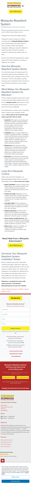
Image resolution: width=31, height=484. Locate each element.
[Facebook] (3, 461)
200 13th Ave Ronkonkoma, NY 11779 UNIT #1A (6, 407)
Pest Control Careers (5, 446)
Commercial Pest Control (16, 351)
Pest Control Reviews (23, 377)
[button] (23, 6)
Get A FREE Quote (15, 245)
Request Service (15, 328)
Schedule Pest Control (9, 377)
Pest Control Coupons (6, 444)
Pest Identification (16, 356)
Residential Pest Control (16, 354)
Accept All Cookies (15, 481)
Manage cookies (15, 477)
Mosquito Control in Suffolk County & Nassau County (17, 381)
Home (4, 381)
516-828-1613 (15, 298)
